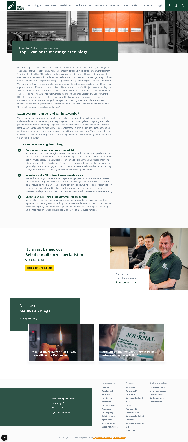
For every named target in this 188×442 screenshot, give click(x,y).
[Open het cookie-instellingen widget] (4, 438)
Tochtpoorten (156, 401)
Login (160, 5)
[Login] (176, 5)
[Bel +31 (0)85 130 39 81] (170, 5)
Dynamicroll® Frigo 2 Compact (135, 418)
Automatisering (108, 423)
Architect (65, 5)
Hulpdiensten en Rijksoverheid (109, 418)
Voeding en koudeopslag (107, 411)
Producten (51, 5)
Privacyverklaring (119, 437)
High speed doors (157, 387)
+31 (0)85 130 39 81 (36, 259)
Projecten (101, 5)
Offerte (136, 5)
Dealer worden (83, 5)
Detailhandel (107, 391)
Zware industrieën (110, 427)
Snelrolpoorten (156, 394)
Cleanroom (106, 387)
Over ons (115, 5)
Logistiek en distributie (107, 400)
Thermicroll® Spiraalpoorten (132, 411)
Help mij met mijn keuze (39, 267)
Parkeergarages (108, 405)
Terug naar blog (29, 318)
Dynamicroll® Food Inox (134, 400)
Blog (126, 5)
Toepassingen (33, 5)
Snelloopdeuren (157, 398)
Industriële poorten (158, 391)
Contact (148, 5)
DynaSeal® (130, 387)
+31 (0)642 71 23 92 (128, 282)
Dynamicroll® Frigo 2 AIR (135, 425)
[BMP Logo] (16, 5)
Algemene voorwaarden (102, 437)
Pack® (128, 405)
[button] (183, 5)
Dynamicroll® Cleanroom (132, 393)
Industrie (106, 394)
